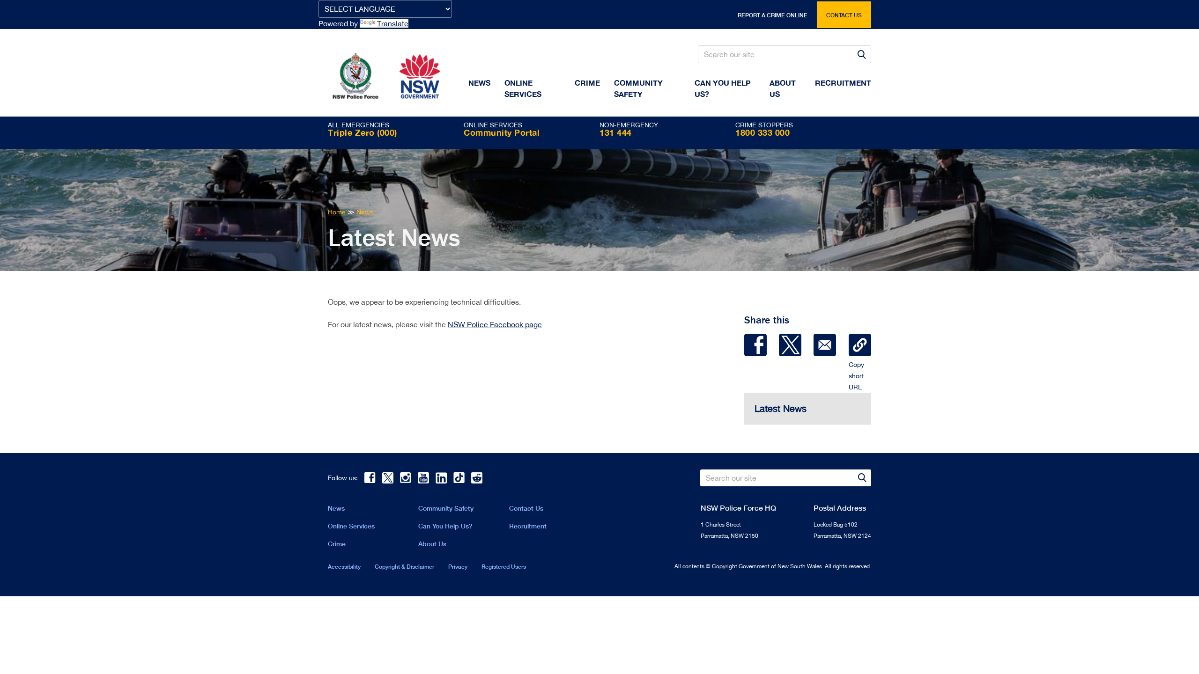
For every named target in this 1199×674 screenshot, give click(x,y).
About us (783, 88)
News (479, 82)
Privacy (457, 566)
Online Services (522, 88)
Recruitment (843, 82)
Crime (587, 82)
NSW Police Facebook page (495, 324)
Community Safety (638, 88)
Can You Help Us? (723, 88)
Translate (392, 23)
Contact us (844, 15)
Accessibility (344, 566)
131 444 (616, 132)
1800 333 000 (762, 132)
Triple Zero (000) (362, 132)
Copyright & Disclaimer (404, 566)
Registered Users (503, 566)
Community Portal (502, 132)
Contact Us (526, 508)
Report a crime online (772, 15)
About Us (432, 544)
